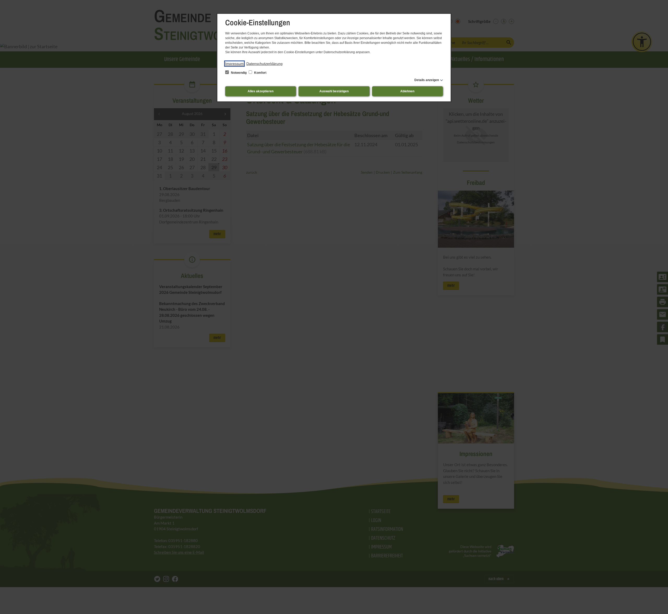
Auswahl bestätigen (334, 91)
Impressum (234, 64)
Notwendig (238, 73)
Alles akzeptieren (260, 91)
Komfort (259, 73)
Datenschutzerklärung (264, 64)
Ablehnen (407, 91)
